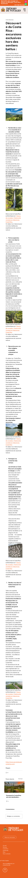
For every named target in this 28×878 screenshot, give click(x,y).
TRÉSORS (11, 8)
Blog (4, 852)
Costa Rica (5, 848)
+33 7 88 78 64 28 (19, 5)
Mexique (5, 847)
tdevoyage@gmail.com (8, 863)
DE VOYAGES (13, 10)
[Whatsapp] (26, 4)
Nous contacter (6, 853)
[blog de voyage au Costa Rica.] (14, 787)
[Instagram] (26, 2)
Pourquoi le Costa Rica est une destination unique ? (13, 796)
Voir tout (20, 778)
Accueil (4, 845)
